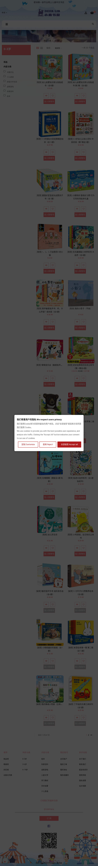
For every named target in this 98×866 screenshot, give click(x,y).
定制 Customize (28, 444)
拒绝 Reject (48, 444)
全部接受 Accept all (69, 444)
